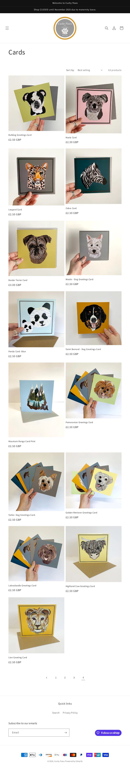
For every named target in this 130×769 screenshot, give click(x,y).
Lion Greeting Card (17, 657)
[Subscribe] (65, 733)
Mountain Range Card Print (21, 441)
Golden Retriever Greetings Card (81, 512)
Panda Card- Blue (17, 351)
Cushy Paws (59, 761)
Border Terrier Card (17, 280)
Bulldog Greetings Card (19, 135)
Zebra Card (71, 208)
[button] (7, 28)
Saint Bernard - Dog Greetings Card (83, 349)
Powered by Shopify (74, 761)
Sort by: (70, 70)
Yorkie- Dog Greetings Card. (22, 515)
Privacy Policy (70, 712)
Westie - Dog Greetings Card (79, 279)
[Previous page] (46, 677)
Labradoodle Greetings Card (22, 585)
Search (56, 712)
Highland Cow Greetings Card (80, 586)
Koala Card (71, 137)
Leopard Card (15, 209)
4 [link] (83, 677)
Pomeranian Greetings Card (79, 422)
